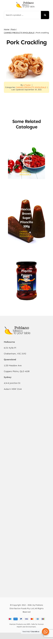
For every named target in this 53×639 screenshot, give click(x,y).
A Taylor (27, 85)
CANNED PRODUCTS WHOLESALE (31, 87)
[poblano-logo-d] (25, 2)
